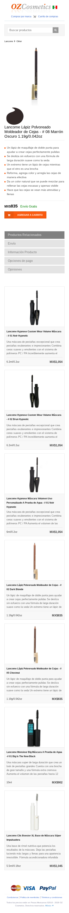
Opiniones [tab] (15, 269)
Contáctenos (12, 897)
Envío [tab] (12, 243)
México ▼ (49, 906)
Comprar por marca (21, 16)
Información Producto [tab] (22, 252)
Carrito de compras (48, 16)
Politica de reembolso (29, 897)
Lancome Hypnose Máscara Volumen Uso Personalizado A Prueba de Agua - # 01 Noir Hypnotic (30, 502)
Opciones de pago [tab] (20, 260)
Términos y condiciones (51, 897)
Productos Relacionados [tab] (24, 235)
